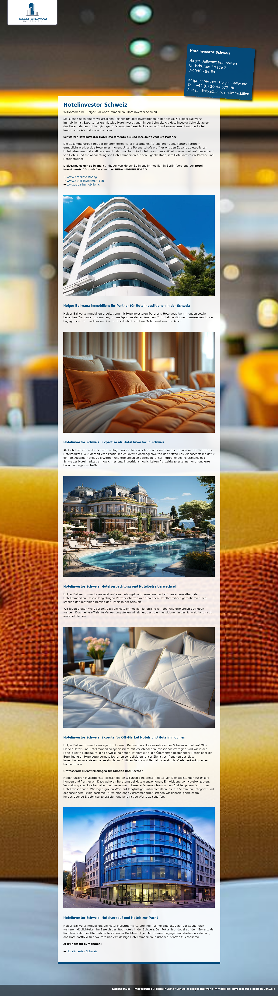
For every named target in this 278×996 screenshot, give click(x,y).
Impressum (142, 988)
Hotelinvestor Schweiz (82, 951)
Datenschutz (121, 988)
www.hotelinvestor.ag (82, 177)
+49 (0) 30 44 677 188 (215, 86)
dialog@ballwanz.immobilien (225, 92)
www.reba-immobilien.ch (84, 184)
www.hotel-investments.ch (85, 180)
